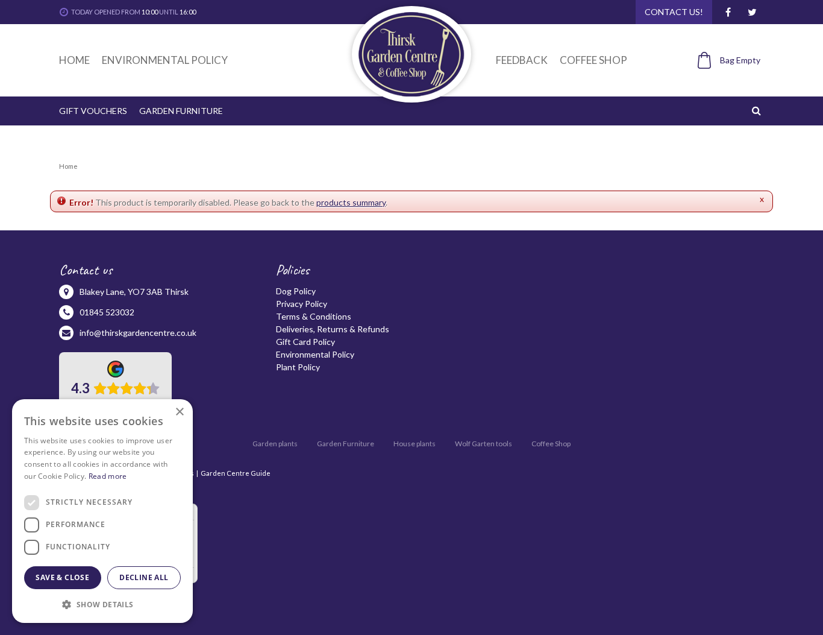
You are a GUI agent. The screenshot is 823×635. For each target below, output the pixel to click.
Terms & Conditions (313, 316)
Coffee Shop (551, 443)
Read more (108, 476)
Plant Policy (298, 367)
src (758, 110)
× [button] (179, 412)
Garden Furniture (345, 443)
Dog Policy (296, 291)
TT (752, 12)
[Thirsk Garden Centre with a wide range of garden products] (411, 54)
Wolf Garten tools (483, 443)
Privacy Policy (301, 304)
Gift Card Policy (305, 341)
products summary (351, 202)
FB (728, 12)
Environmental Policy (315, 354)
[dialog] (102, 511)
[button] (102, 604)
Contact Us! (674, 12)
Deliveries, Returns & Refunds (332, 329)
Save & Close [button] (62, 577)
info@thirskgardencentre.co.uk (138, 332)
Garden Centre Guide (236, 473)
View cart (722, 80)
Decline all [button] (143, 577)
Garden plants (275, 443)
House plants (414, 443)
